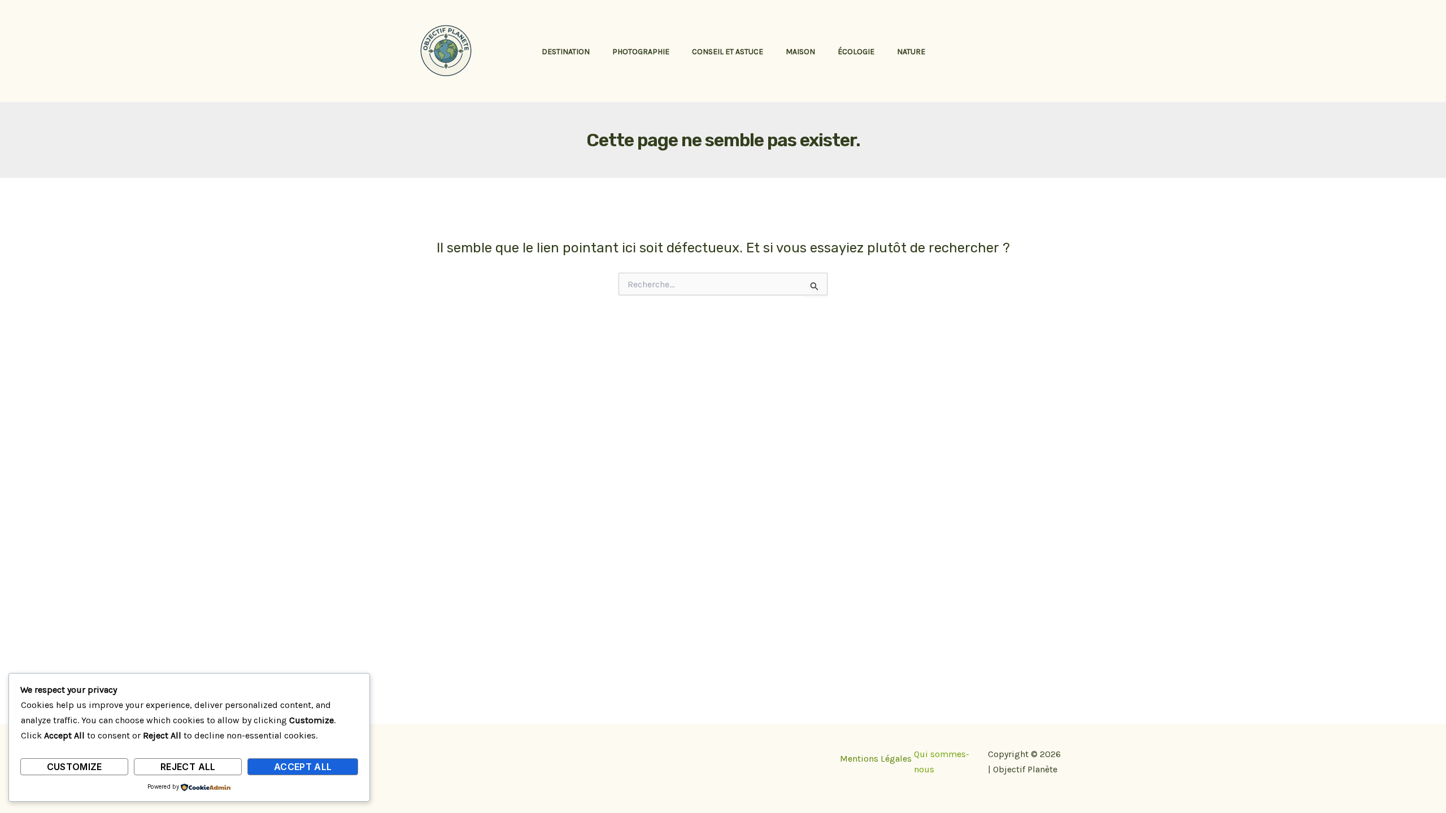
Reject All (188, 766)
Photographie (640, 51)
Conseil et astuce (727, 51)
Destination (566, 51)
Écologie (856, 51)
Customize (74, 766)
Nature (911, 51)
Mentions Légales (876, 758)
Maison (800, 51)
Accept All (303, 766)
